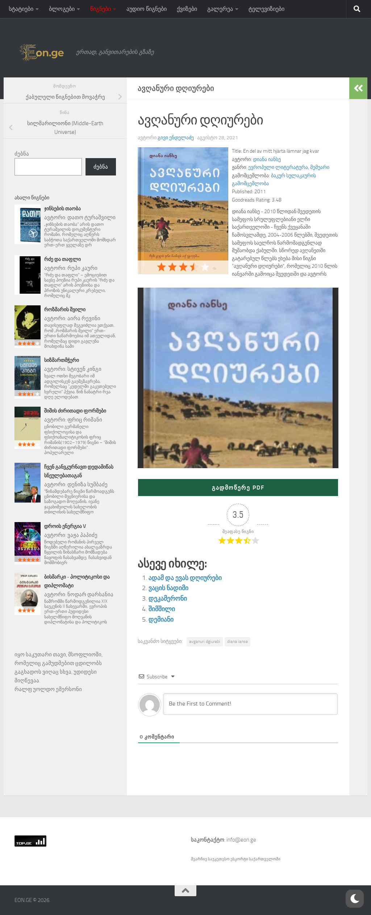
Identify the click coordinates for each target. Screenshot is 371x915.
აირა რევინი (83, 318)
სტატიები (21, 8)
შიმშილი (162, 609)
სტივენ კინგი (84, 369)
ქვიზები (187, 8)
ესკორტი (239, 859)
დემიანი (161, 619)
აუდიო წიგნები (146, 8)
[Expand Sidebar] (358, 88)
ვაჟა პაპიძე (82, 535)
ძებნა (21, 154)
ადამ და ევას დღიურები (185, 578)
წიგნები (100, 8)
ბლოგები (62, 8)
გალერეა (220, 8)
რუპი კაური (82, 268)
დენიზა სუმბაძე (87, 484)
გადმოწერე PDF (238, 487)
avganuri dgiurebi (204, 641)
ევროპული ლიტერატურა (278, 167)
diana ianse (237, 641)
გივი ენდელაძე (176, 138)
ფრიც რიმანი (84, 419)
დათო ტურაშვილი (91, 217)
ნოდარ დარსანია (90, 594)
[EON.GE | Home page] (41, 52)
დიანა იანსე (267, 159)
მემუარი (319, 167)
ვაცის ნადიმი (168, 588)
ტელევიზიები (266, 8)
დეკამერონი (168, 598)
